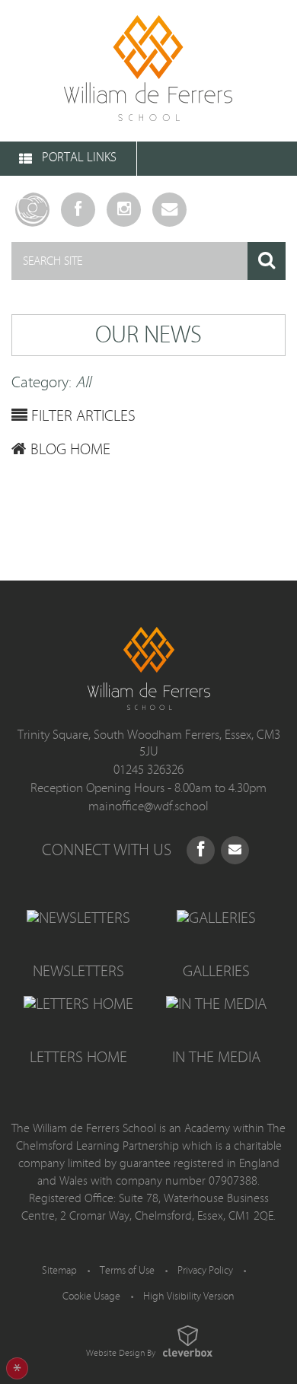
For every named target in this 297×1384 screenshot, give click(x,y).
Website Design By (120, 1352)
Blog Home (68, 450)
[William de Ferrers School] (148, 70)
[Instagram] (124, 209)
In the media (216, 1057)
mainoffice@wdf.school (148, 806)
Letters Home (78, 1057)
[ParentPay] (32, 209)
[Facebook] (78, 209)
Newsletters (78, 971)
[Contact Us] (169, 209)
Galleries (216, 971)
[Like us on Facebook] (201, 850)
